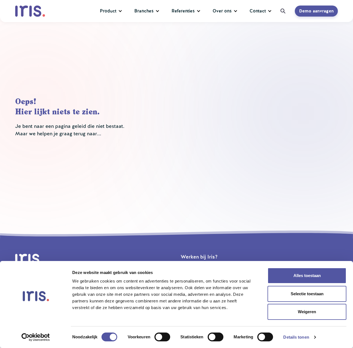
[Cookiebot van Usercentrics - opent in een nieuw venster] (36, 337)
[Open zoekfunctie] (281, 11)
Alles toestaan (307, 275)
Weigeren (307, 311)
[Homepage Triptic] (31, 11)
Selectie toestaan (307, 293)
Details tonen (296, 337)
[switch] (162, 337)
